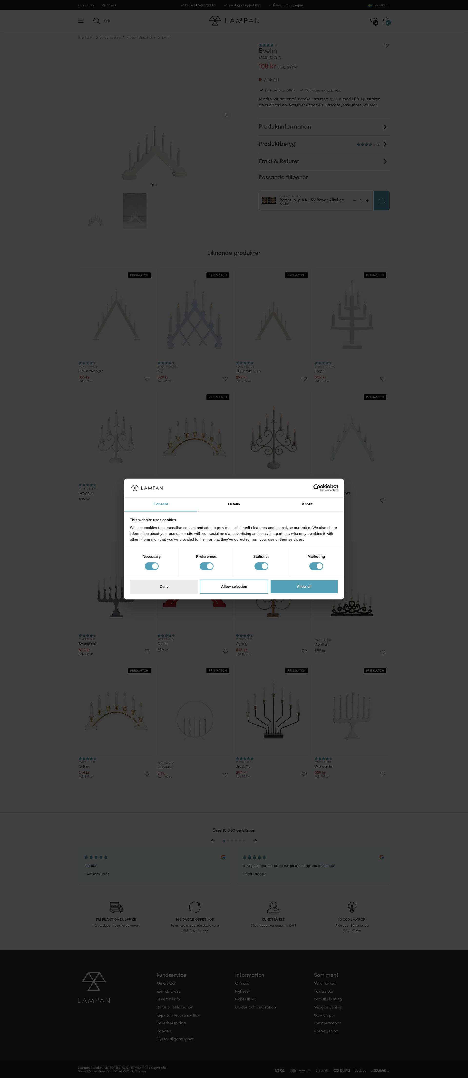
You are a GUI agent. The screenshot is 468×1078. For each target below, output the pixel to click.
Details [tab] (234, 504)
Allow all (304, 586)
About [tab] (307, 504)
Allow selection (234, 586)
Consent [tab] (161, 504)
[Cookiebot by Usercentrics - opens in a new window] (317, 488)
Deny (164, 586)
